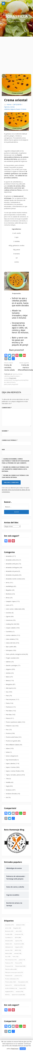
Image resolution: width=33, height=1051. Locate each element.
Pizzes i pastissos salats (13, 722)
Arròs (7, 582)
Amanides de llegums (12, 567)
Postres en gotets (12, 741)
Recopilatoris (23, 982)
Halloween (9, 947)
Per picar (9, 966)
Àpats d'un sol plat (18, 994)
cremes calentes (11, 635)
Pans (7, 695)
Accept (22, 1048)
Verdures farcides (11, 794)
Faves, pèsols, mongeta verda (15, 654)
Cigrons (6, 107)
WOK (7, 994)
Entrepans (9, 650)
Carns (7, 605)
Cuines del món (10, 643)
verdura (19, 991)
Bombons (9, 594)
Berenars (9, 931)
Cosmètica (9, 631)
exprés (18, 941)
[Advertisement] (16, 53)
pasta (22, 960)
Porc (7, 729)
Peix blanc (9, 711)
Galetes (8, 662)
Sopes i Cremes (21, 109)
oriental (22, 380)
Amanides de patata (12, 575)
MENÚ (18, 950)
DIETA (12, 380)
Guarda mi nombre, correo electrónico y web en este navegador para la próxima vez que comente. (15, 461)
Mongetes (9, 684)
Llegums (13, 109)
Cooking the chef (11, 624)
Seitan (8, 752)
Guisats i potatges (11, 665)
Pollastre (8, 975)
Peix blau (8, 714)
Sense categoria (11, 756)
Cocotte (8, 934)
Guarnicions (19, 944)
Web (3, 449)
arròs (8, 928)
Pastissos (9, 707)
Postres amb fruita (12, 737)
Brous (8, 598)
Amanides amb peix (12, 564)
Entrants (9, 941)
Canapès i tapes (11, 601)
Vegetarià (15, 384)
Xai (7, 797)
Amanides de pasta (12, 571)
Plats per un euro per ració (14, 972)
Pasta (7, 703)
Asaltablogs (9, 586)
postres (18, 975)
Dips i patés (9, 646)
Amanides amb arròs (12, 560)
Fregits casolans (11, 658)
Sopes (10, 384)
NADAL (8, 953)
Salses (8, 748)
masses (8, 950)
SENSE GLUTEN (19, 985)
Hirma (9, 104)
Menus (8, 680)
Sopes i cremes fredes (13, 771)
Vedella (8, 782)
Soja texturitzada (11, 760)
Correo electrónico (10, 440)
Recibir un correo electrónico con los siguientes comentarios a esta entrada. (15, 469)
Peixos (8, 718)
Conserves (9, 620)
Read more (14, 1048)
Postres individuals (12, 979)
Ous (7, 692)
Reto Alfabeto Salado (12, 745)
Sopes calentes (10, 763)
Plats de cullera (10, 969)
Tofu (7, 778)
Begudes (8, 590)
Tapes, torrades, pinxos (13, 775)
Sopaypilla (16, 16)
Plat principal (20, 966)
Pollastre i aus (10, 726)
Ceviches (8, 613)
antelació (7, 380)
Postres (8, 733)
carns (19, 931)
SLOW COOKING (11, 988)
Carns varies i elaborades (14, 609)
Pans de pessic (10, 699)
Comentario (7, 407)
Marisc (8, 677)
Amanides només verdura (14, 579)
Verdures (9, 790)
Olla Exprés (9, 688)
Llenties (8, 673)
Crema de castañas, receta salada (9, 366)
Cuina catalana (10, 639)
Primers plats (10, 982)
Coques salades (11, 628)
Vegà (7, 786)
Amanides (9, 556)
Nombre (5, 431)
